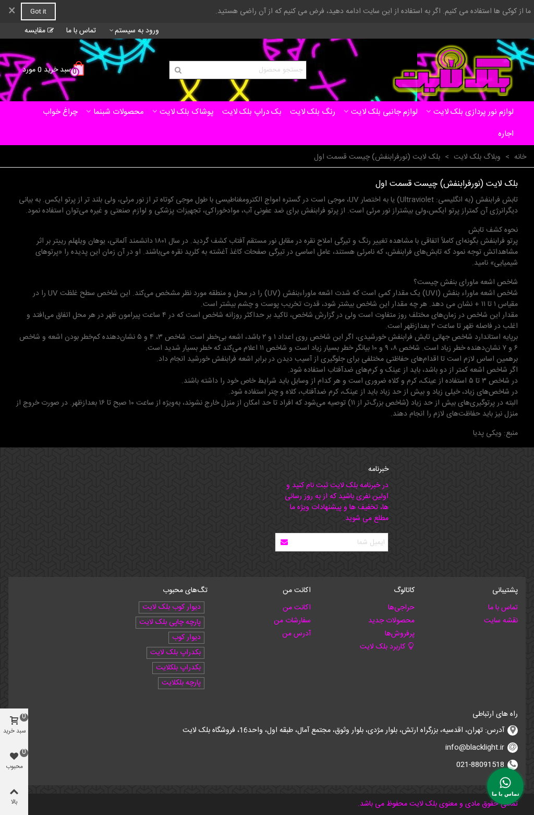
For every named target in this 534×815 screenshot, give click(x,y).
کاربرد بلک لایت (382, 647)
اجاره (506, 133)
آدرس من (296, 634)
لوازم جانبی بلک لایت (384, 112)
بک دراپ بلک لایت (252, 112)
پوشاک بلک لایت (187, 112)
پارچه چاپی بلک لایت (170, 623)
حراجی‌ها (401, 607)
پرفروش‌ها (399, 634)
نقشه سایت (501, 621)
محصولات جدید (391, 621)
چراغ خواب (60, 112)
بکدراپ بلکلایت (178, 668)
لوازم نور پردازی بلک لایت (473, 112)
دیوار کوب (186, 638)
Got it (38, 11)
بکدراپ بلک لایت (175, 653)
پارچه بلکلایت (181, 683)
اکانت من (297, 607)
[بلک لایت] (452, 70)
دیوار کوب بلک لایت (171, 607)
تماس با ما (503, 607)
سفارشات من (292, 621)
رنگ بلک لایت (312, 112)
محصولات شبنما (118, 112)
